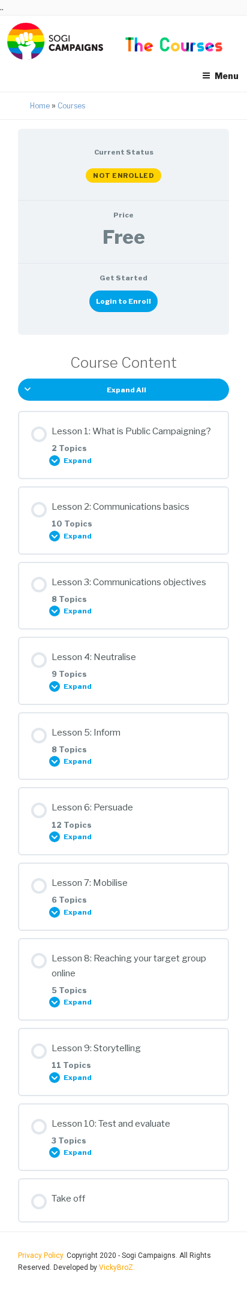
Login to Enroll (123, 301)
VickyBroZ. (117, 1267)
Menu (227, 76)
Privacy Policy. (42, 1255)
